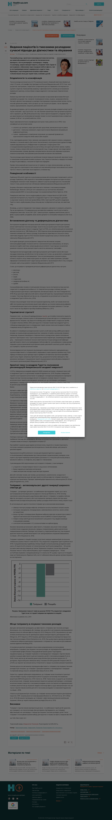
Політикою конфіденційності (51, 389)
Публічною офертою (35, 389)
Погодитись (46, 432)
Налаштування (65, 432)
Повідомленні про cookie (44, 419)
